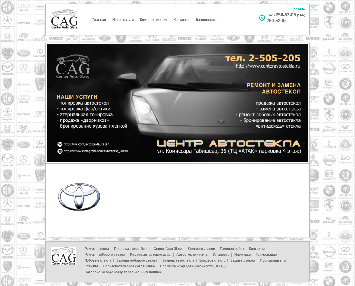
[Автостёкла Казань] (64, 28)
